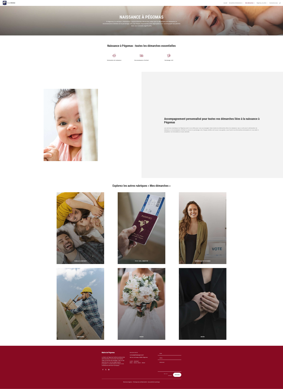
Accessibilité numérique (154, 382)
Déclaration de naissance (114, 60)
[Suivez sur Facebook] (103, 369)
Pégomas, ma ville (261, 3)
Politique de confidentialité (140, 382)
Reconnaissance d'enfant (141, 60)
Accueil (225, 3)
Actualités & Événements (235, 3)
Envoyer (177, 374)
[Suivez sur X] (106, 369)
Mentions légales (127, 382)
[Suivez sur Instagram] (109, 369)
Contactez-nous (273, 3)
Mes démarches (249, 3)
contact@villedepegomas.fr (137, 355)
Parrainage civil (168, 60)
